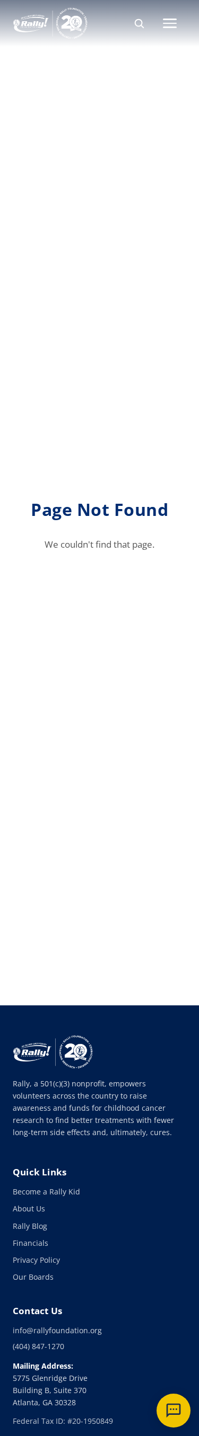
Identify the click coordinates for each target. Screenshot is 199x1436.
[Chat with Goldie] (174, 1411)
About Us (29, 1208)
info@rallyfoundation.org (57, 1330)
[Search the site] (139, 23)
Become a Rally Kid (46, 1192)
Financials (30, 1243)
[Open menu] (174, 23)
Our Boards (33, 1277)
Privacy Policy (36, 1260)
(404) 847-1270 (38, 1346)
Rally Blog (30, 1226)
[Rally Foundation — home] (50, 23)
